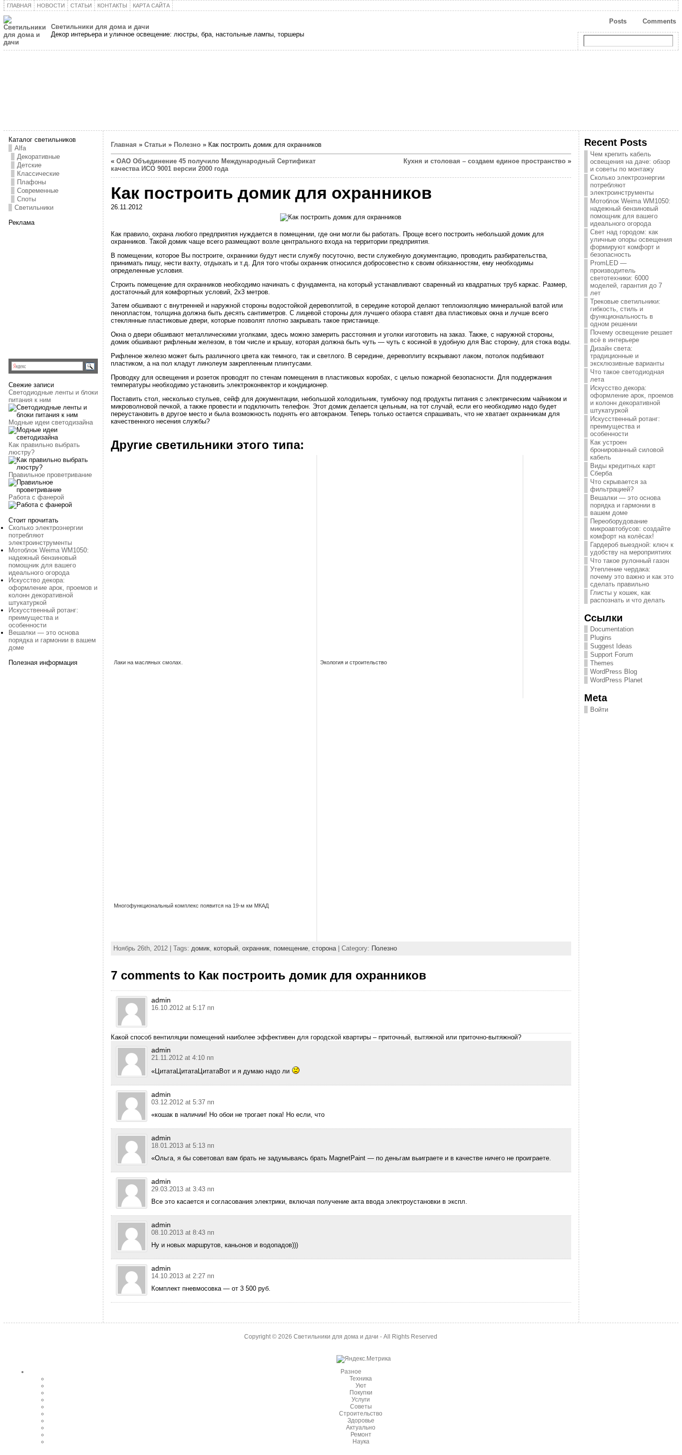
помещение (291, 948)
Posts (618, 21)
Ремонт (360, 1434)
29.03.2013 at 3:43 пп (182, 1189)
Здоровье (360, 1420)
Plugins (601, 637)
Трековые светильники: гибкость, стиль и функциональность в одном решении (625, 313)
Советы (361, 1406)
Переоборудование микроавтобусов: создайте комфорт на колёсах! (630, 528)
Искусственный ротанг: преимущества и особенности (43, 617)
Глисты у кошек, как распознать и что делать (627, 596)
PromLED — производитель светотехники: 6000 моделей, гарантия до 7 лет (626, 278)
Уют (360, 1385)
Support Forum (611, 654)
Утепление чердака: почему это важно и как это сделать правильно (632, 576)
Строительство (360, 1413)
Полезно (187, 144)
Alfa (20, 148)
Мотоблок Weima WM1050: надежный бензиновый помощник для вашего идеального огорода (48, 561)
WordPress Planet (616, 680)
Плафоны (31, 182)
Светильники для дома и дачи (100, 26)
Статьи (155, 144)
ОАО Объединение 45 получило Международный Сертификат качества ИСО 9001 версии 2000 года (213, 164)
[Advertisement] (70, 288)
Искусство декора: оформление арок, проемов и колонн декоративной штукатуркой (52, 591)
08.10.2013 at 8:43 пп (182, 1232)
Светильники (33, 207)
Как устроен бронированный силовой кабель (627, 450)
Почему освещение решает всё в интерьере (631, 336)
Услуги (360, 1399)
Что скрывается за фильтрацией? (618, 485)
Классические (38, 173)
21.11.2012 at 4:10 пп (182, 1057)
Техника (360, 1378)
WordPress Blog (613, 671)
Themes (602, 663)
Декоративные (38, 156)
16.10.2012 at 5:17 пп (182, 1007)
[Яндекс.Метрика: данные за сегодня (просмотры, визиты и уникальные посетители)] (364, 1359)
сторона (324, 948)
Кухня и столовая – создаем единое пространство (484, 161)
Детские (29, 165)
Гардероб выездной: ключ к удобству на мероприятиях (632, 548)
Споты (26, 199)
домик (200, 948)
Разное (351, 1371)
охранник (256, 948)
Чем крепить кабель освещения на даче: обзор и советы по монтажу (630, 161)
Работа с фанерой (36, 497)
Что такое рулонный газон (629, 560)
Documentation (612, 629)
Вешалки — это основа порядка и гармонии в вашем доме (52, 640)
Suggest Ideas (611, 646)
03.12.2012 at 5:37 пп (182, 1102)
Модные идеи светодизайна (50, 422)
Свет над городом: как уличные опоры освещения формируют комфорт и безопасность (631, 243)
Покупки (360, 1392)
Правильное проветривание (50, 475)
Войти (599, 709)
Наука (360, 1441)
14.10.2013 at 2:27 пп (182, 1276)
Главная (124, 144)
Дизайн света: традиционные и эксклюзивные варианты (627, 356)
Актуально (360, 1427)
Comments (659, 21)
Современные (37, 190)
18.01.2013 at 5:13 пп (182, 1145)
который (226, 948)
